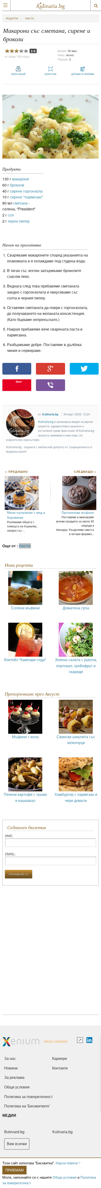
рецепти (12, 18)
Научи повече (67, 1162)
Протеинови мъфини (78, 512)
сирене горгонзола (26, 191)
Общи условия (65, 1177)
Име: (9, 835)
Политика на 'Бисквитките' (27, 1106)
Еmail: (10, 854)
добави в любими (82, 74)
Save (19, 381)
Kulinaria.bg (50, 414)
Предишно (16, 471)
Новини (11, 1068)
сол (11, 215)
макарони (20, 179)
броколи (17, 185)
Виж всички (17, 1144)
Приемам (14, 1169)
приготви (50, 74)
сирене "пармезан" (26, 197)
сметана (20, 203)
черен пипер (19, 221)
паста (29, 18)
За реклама (14, 1078)
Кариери (59, 1059)
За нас (10, 1059)
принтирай (18, 74)
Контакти (60, 1068)
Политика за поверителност (28, 1097)
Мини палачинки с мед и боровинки (26, 515)
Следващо (85, 471)
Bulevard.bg (14, 1132)
